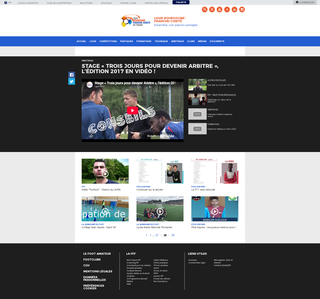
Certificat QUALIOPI (222, 265)
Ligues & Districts (28, 3)
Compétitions (108, 41)
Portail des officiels (156, 3)
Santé (156, 268)
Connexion (306, 2)
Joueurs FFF (158, 276)
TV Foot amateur (161, 265)
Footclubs (91, 259)
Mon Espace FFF (133, 260)
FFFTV (156, 273)
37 (157, 235)
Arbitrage (177, 41)
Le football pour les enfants (139, 265)
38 (165, 235)
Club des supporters (59, 3)
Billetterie (86, 3)
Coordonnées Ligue (196, 263)
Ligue (93, 41)
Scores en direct (160, 271)
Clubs (191, 41)
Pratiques (126, 41)
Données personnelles (94, 278)
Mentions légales (97, 271)
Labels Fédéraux (161, 260)
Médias (202, 41)
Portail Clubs (128, 3)
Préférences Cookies (93, 287)
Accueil (81, 41)
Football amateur (134, 268)
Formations (143, 41)
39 (173, 235)
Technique (161, 41)
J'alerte (181, 2)
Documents (217, 41)
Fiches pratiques (161, 263)
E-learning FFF (133, 263)
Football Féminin (134, 271)
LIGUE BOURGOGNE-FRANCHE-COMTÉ (170, 19)
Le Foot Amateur (97, 253)
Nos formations (161, 281)
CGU (86, 265)
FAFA (129, 284)
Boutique (106, 3)
